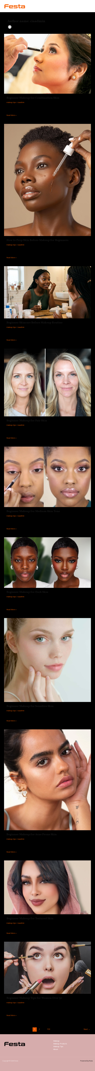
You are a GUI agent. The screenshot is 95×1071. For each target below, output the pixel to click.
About (55, 1049)
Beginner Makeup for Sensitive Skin (30, 706)
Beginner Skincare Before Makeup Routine (34, 323)
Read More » (11, 115)
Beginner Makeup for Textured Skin (29, 918)
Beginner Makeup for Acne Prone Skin (31, 834)
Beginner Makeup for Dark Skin (27, 592)
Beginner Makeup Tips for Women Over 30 (34, 998)
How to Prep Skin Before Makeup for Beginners (37, 240)
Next (87, 1029)
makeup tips (11, 102)
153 (48, 1029)
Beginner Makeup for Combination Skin (32, 98)
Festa (32, 6)
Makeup (56, 1041)
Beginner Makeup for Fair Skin (26, 421)
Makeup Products (60, 1043)
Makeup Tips (58, 1046)
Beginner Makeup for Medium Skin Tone (33, 511)
